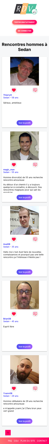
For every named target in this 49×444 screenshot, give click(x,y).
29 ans (15, 396)
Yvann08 (7, 393)
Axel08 (6, 244)
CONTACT (42, 440)
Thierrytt (7, 95)
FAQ (10, 440)
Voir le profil (24, 123)
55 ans (15, 172)
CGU (16, 440)
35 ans (15, 246)
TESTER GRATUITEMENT (24, 22)
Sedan (6, 97)
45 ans (15, 321)
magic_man (9, 169)
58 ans (15, 97)
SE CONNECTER (24, 31)
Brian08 (7, 318)
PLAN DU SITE (28, 440)
